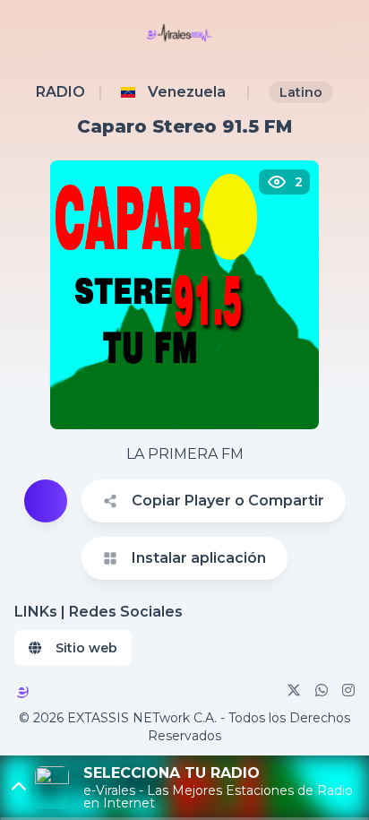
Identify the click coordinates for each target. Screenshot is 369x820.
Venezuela (187, 91)
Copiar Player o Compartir (228, 500)
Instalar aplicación (199, 557)
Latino (300, 92)
